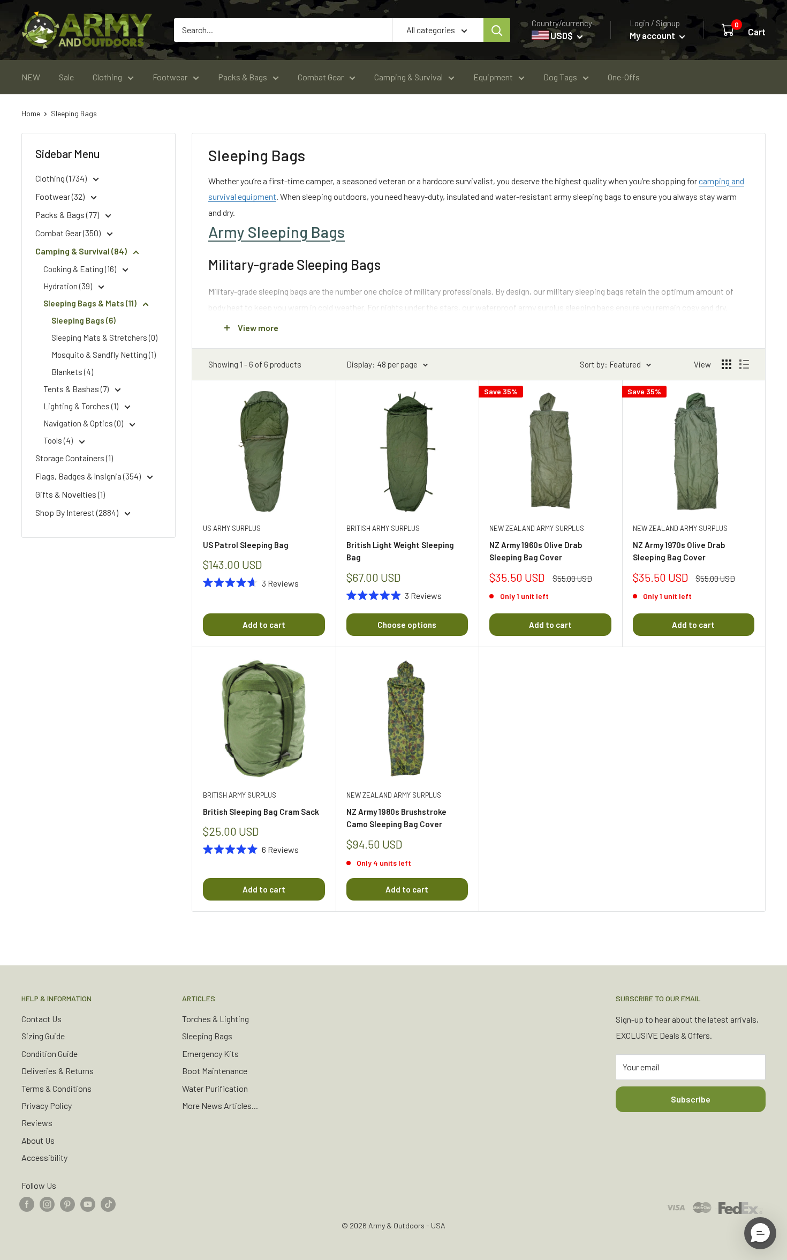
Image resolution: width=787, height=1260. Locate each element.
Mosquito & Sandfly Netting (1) (103, 354)
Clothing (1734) (61, 178)
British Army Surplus (383, 528)
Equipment (493, 77)
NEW (30, 77)
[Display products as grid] (726, 364)
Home (30, 113)
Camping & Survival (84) (81, 251)
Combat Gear (321, 77)
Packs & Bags (242, 77)
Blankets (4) (72, 372)
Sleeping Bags (74, 113)
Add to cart (264, 624)
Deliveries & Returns (57, 1071)
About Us (38, 1140)
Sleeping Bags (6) (83, 320)
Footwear (170, 77)
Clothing (107, 77)
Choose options (406, 624)
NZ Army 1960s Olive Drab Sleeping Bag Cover (535, 551)
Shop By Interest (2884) (77, 512)
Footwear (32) (60, 196)
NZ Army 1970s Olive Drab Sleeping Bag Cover (679, 551)
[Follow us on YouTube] (87, 1203)
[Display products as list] (744, 364)
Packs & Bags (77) (68, 214)
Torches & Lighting (215, 1019)
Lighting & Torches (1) (81, 406)
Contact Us (41, 1019)
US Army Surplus (232, 528)
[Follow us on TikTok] (108, 1203)
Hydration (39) (68, 286)
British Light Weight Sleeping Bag (400, 551)
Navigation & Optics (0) (84, 423)
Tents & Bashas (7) (76, 389)
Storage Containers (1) (74, 458)
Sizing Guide (43, 1036)
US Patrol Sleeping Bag (246, 545)
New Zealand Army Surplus (536, 528)
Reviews (36, 1123)
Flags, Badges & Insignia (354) (88, 476)
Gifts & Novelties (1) (70, 494)
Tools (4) (58, 440)
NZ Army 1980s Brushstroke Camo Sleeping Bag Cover (396, 818)
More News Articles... (220, 1105)
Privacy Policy (46, 1105)
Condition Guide (49, 1053)
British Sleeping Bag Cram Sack (261, 811)
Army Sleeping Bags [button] (276, 231)
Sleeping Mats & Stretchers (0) (104, 337)
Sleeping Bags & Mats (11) (90, 303)
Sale (66, 77)
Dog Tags (560, 77)
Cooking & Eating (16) (80, 269)
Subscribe (690, 1099)
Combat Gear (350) (68, 233)
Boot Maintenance (214, 1071)
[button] (760, 1233)
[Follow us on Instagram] (47, 1203)
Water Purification (215, 1088)
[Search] (496, 30)
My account (653, 35)
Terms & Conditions (56, 1088)
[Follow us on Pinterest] (67, 1203)
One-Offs (624, 77)
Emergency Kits (210, 1053)
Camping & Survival (408, 77)
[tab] (478, 232)
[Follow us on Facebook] (26, 1203)
